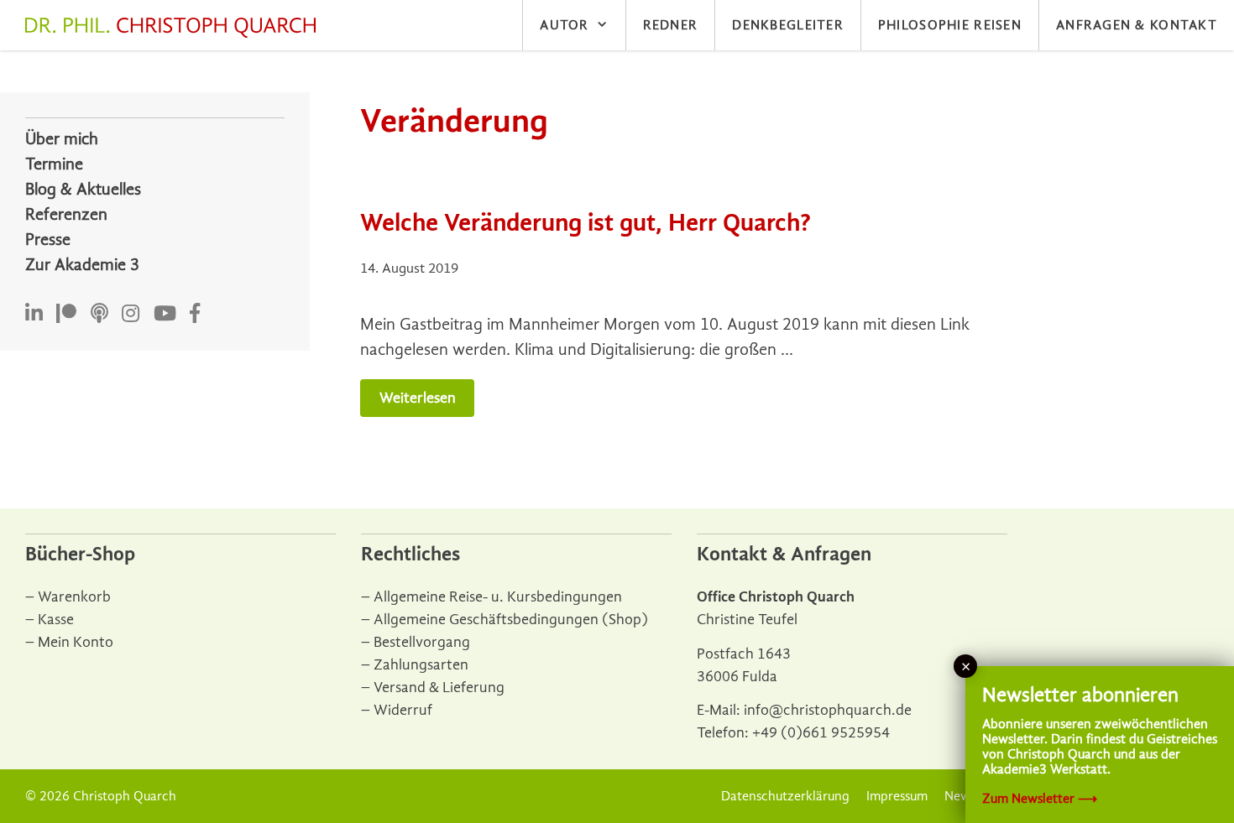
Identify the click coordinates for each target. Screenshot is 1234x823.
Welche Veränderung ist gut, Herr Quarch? (585, 222)
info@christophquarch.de (828, 710)
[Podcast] (99, 314)
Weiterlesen (417, 398)
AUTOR (564, 25)
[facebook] (195, 314)
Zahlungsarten (421, 665)
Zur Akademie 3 (82, 264)
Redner (670, 25)
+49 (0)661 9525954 (821, 733)
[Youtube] (165, 314)
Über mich (61, 138)
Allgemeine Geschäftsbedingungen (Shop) (511, 619)
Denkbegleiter (788, 25)
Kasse (56, 619)
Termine (54, 164)
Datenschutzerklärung (785, 796)
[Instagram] (130, 314)
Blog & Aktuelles (83, 189)
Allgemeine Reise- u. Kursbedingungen (498, 597)
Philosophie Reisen (950, 25)
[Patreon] (66, 314)
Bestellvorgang (422, 642)
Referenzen (66, 214)
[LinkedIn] (34, 314)
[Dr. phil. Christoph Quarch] (174, 28)
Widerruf (403, 710)
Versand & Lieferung (439, 687)
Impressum (897, 796)
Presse (48, 239)
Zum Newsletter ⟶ (1039, 798)
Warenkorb (74, 597)
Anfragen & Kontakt (1136, 25)
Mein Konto (75, 642)
